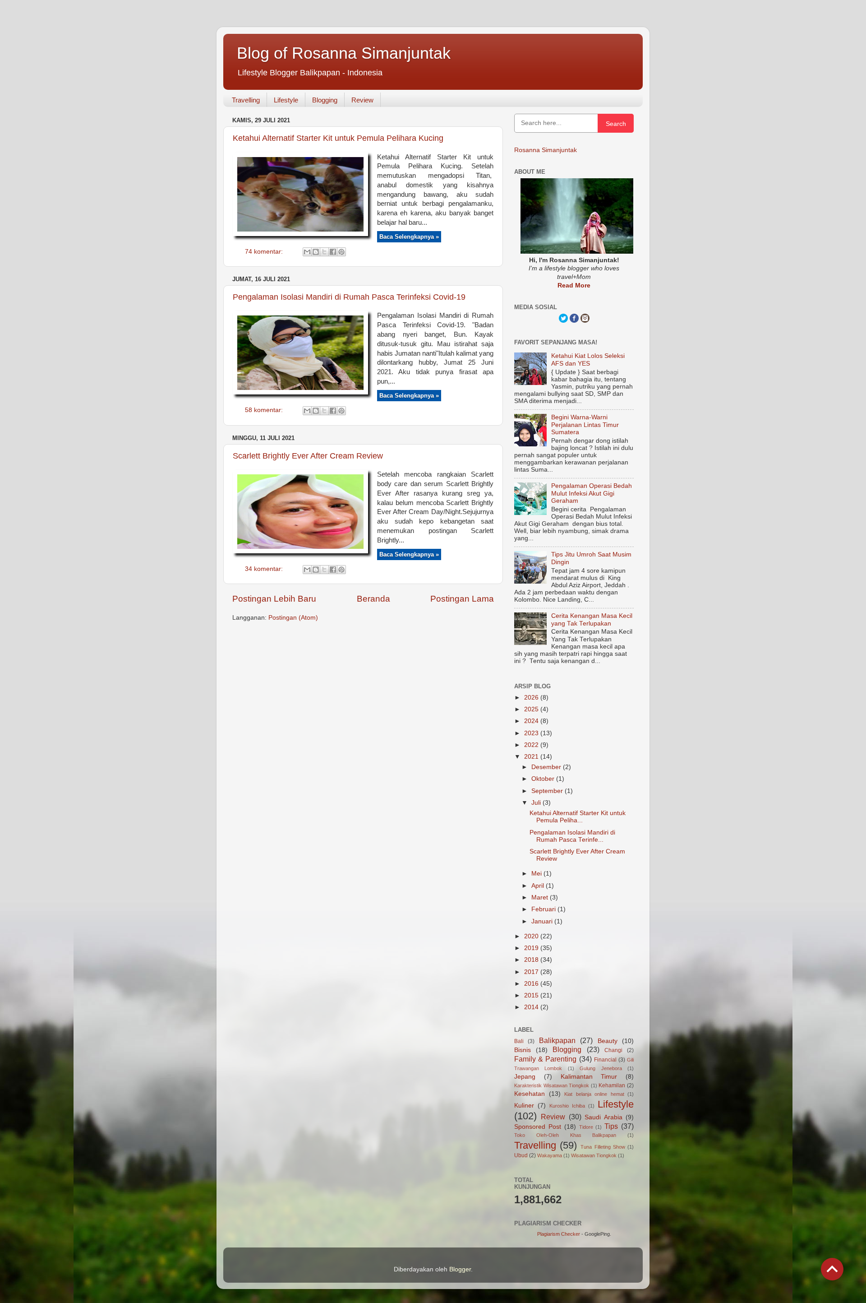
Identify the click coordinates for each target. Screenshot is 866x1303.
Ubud (521, 1155)
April (538, 885)
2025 (532, 709)
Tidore (586, 1127)
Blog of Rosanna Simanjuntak (344, 53)
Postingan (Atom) (293, 617)
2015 (532, 995)
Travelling (246, 100)
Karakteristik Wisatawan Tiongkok (551, 1085)
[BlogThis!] (315, 251)
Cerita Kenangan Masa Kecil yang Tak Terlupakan (591, 619)
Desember (547, 767)
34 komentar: (265, 569)
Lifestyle (286, 100)
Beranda (373, 598)
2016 (532, 983)
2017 (532, 972)
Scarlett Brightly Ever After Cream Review (308, 455)
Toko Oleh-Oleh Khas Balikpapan (565, 1135)
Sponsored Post (537, 1126)
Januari (542, 921)
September (548, 791)
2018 (532, 959)
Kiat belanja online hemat (594, 1094)
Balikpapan (557, 1040)
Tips (611, 1126)
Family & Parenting (545, 1059)
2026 (532, 697)
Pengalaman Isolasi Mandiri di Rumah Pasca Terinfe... (572, 836)
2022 (532, 745)
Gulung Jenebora (601, 1068)
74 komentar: (265, 251)
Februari (544, 909)
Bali (519, 1041)
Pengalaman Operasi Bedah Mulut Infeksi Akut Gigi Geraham (591, 493)
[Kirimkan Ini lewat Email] (307, 251)
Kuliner (524, 1105)
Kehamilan (612, 1085)
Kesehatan (529, 1093)
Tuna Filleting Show (602, 1147)
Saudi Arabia (603, 1117)
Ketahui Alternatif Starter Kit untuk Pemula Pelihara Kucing (338, 138)
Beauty (607, 1041)
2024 (532, 721)
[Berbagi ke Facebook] (332, 251)
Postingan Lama (462, 598)
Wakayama (549, 1155)
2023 (532, 733)
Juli (537, 802)
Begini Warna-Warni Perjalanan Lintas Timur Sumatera (585, 424)
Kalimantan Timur (589, 1076)
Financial (605, 1060)
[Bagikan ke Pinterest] (341, 251)
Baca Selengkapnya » (409, 236)
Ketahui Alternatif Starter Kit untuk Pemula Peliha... (578, 817)
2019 (532, 948)
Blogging (324, 100)
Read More (573, 285)
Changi (613, 1050)
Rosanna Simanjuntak (545, 150)
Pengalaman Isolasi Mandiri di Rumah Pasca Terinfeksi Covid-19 (349, 296)
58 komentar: (265, 410)
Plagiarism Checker (558, 1234)
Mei (537, 873)
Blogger (460, 1269)
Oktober (543, 778)
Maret (540, 897)
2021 (532, 756)
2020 (532, 936)
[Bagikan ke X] (324, 251)
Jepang (524, 1076)
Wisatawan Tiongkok (594, 1155)
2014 (532, 1007)
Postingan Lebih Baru (274, 598)
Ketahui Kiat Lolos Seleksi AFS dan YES (588, 359)
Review (362, 100)
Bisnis (522, 1050)
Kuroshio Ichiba (567, 1105)
